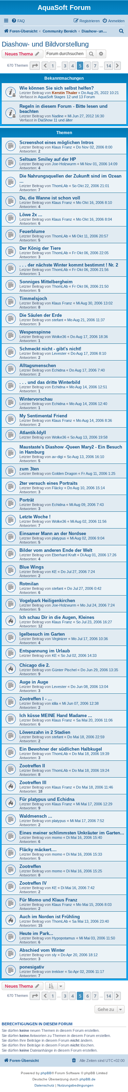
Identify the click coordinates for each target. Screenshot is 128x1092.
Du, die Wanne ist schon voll (49, 197)
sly (54, 955)
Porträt (26, 500)
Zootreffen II (32, 765)
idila (55, 703)
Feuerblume (32, 231)
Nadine (57, 116)
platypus (59, 538)
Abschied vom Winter (42, 950)
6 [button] (87, 66)
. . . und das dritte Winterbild (49, 382)
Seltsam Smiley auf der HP (47, 159)
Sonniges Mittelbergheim (46, 281)
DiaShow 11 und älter (55, 120)
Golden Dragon (64, 473)
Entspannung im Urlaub (44, 650)
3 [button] (65, 66)
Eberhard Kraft (64, 555)
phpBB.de (88, 1079)
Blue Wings (31, 567)
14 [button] (108, 66)
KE (54, 572)
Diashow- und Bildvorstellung (45, 44)
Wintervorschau (36, 399)
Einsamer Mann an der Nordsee (52, 533)
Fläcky (57, 488)
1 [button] (53, 66)
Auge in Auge (33, 682)
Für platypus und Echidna (46, 799)
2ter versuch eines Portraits (48, 483)
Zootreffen (30, 866)
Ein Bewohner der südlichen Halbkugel (60, 749)
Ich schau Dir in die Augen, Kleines (56, 617)
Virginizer (59, 639)
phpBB (46, 1073)
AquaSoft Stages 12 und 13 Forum (66, 97)
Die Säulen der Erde (40, 315)
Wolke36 (59, 337)
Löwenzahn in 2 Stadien (44, 732)
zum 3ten (29, 468)
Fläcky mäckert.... (38, 849)
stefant (57, 320)
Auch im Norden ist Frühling (49, 916)
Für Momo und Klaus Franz (48, 899)
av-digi (57, 457)
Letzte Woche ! (35, 516)
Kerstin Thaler (64, 93)
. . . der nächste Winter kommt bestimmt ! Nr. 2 (68, 265)
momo (57, 837)
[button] (35, 66)
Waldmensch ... (35, 816)
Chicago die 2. (34, 665)
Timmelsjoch (33, 298)
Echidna (58, 370)
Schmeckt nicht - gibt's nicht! (50, 348)
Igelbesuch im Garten (42, 634)
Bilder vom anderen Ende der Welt (55, 550)
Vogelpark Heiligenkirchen (47, 600)
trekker (58, 972)
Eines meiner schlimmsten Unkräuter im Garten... (71, 832)
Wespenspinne (35, 332)
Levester (59, 353)
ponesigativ (31, 967)
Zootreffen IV (33, 883)
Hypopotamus (63, 938)
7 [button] (95, 66)
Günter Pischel (64, 670)
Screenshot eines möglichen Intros (56, 142)
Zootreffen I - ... (35, 698)
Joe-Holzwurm (64, 164)
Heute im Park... (36, 933)
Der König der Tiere (40, 248)
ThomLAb (60, 186)
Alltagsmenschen (37, 365)
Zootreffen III (32, 782)
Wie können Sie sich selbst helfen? (56, 88)
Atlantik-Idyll (32, 432)
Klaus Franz (62, 147)
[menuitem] (18, 21)
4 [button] (72, 66)
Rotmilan (29, 583)
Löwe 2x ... (30, 214)
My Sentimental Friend (43, 415)
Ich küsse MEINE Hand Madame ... (55, 715)
